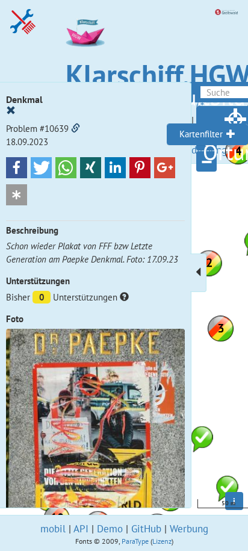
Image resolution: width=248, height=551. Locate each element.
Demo (110, 528)
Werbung (189, 528)
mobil (53, 528)
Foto (14, 319)
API (80, 528)
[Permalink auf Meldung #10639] (75, 128)
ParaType (135, 541)
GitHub (146, 528)
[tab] (207, 134)
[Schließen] (11, 111)
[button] (16, 167)
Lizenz (162, 541)
